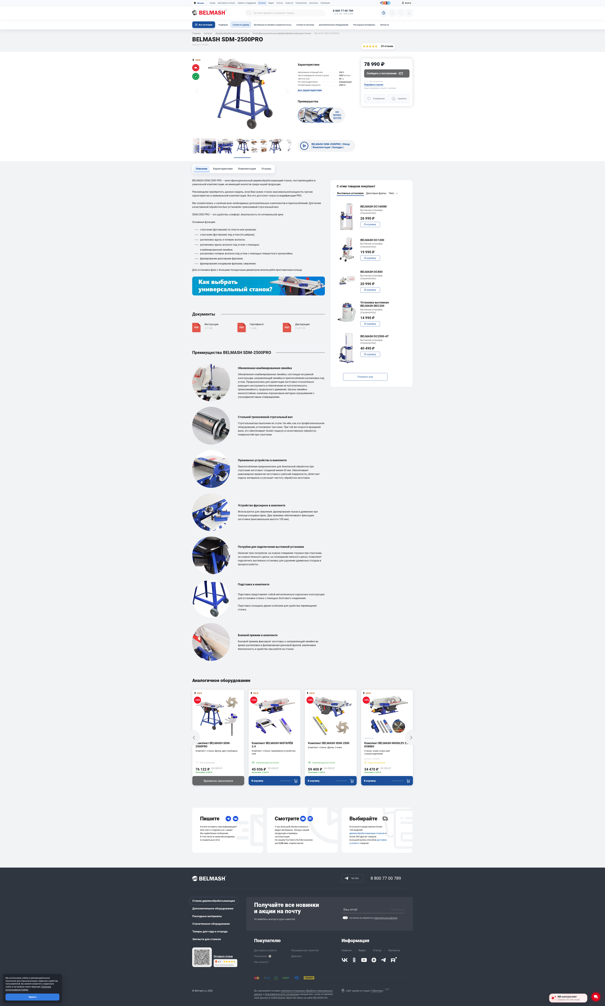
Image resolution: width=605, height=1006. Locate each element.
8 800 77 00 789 (343, 10)
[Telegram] (228, 818)
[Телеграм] (389, 3)
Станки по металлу (305, 25)
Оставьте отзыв (223, 956)
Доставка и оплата (226, 3)
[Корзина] (409, 13)
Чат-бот (355, 878)
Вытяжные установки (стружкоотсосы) (272, 25)
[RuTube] (310, 818)
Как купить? (261, 962)
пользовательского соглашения (282, 994)
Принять (33, 997)
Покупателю (301, 3)
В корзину (370, 224)
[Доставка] (385, 818)
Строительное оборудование (211, 923)
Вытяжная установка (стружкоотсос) (371, 211)
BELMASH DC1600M (373, 206)
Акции (212, 3)
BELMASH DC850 (371, 271)
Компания (325, 3)
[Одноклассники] (354, 960)
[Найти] (249, 13)
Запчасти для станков (206, 939)
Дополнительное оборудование (333, 25)
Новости (289, 3)
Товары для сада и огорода (210, 931)
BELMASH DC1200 (372, 240)
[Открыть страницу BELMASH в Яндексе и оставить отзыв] (202, 957)
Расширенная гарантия (305, 950)
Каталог (262, 3)
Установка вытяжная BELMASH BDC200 (374, 304)
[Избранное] (400, 13)
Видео (271, 3)
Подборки (223, 25)
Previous (333, 193)
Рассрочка (260, 956)
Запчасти (384, 25)
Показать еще (365, 376)
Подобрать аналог (373, 84)
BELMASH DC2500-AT (374, 336)
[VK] (235, 818)
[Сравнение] (392, 13)
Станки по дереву (241, 25)
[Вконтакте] (345, 960)
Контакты (313, 3)
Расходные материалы (364, 25)
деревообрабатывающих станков (367, 833)
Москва (200, 3)
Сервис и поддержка (247, 3)
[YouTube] (303, 818)
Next (396, 193)
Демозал (296, 956)
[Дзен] (374, 960)
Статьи (279, 3)
